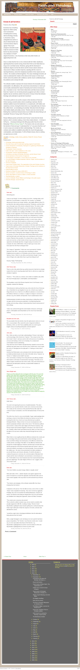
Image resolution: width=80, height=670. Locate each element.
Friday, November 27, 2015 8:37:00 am (20, 463)
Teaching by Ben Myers (42, 14)
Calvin (52, 167)
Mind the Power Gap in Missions (58, 129)
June (34, 627)
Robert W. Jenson (33, 137)
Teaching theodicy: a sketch (13, 176)
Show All (75, 154)
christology (11, 137)
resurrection (54, 287)
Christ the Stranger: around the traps (15, 179)
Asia (52, 161)
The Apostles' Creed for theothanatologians (16, 152)
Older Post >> (42, 556)
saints (52, 288)
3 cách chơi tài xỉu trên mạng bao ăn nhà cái (61, 120)
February (35, 636)
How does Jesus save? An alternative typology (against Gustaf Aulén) (23, 144)
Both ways (53, 87)
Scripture (53, 192)
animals (53, 204)
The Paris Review (55, 59)
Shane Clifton (54, 80)
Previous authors (18, 14)
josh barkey (54, 95)
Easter (52, 172)
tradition (53, 300)
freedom (53, 254)
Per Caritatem (54, 104)
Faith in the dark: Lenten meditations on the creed (18, 150)
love (52, 273)
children (53, 215)
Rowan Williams (55, 191)
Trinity (52, 197)
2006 (33, 657)
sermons (53, 290)
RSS (52, 14)
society (53, 293)
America (53, 159)
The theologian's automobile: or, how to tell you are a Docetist (21, 157)
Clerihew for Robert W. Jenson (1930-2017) (16, 171)
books (52, 214)
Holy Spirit (53, 176)
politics (53, 283)
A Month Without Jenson (12, 169)
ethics (52, 242)
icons (52, 262)
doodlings (53, 235)
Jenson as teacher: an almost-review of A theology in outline (20, 172)
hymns (53, 260)
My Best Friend (54, 111)
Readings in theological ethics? (63, 364)
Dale (8, 192)
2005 (33, 660)
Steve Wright (10, 371)
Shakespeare (54, 194)
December (36, 574)
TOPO (78, 668)
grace (52, 257)
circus (52, 219)
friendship (53, 255)
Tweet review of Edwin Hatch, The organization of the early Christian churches (25, 164)
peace (52, 280)
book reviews (54, 212)
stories (53, 295)
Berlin (52, 166)
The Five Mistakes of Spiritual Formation (60, 39)
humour (53, 258)
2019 (33, 564)
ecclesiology (54, 237)
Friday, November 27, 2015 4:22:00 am (20, 328)
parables (53, 277)
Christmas (53, 169)
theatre (53, 298)
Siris (52, 29)
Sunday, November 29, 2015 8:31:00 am (21, 528)
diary (52, 229)
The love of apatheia (11, 162)
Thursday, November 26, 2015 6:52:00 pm (21, 314)
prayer (52, 285)
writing (52, 303)
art (52, 205)
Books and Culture (56, 128)
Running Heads (55, 119)
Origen (53, 184)
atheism (53, 207)
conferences (54, 220)
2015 (33, 573)
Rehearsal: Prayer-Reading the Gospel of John (61, 56)
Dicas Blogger (18, 668)
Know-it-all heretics (12, 22)
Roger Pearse (54, 43)
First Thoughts (55, 123)
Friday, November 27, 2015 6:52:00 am (20, 394)
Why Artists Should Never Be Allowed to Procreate (62, 96)
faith (52, 247)
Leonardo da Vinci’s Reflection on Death (60, 115)
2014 (33, 641)
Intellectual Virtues (55, 77)
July (34, 625)
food (52, 252)
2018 (33, 566)
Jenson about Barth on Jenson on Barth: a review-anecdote (20, 174)
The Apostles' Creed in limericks (14, 149)
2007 (33, 655)
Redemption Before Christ (57, 125)
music (52, 275)
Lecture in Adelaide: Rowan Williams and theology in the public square (23, 178)
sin (52, 292)
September (36, 621)
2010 (33, 649)
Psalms (53, 187)
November (36, 576)
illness (52, 263)
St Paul (53, 196)
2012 (33, 645)
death (52, 227)
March (35, 634)
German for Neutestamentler (58, 34)
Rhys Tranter (54, 99)
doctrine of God (55, 232)
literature (53, 270)
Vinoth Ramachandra (56, 75)
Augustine (53, 162)
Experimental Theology (57, 38)
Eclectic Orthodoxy (56, 54)
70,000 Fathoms (55, 110)
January (35, 638)
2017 (33, 568)
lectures (53, 267)
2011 (33, 647)
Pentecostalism (55, 186)
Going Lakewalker (55, 92)
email (65, 566)
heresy (21, 137)
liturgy (52, 272)
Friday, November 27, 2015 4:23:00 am (20, 367)
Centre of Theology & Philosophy (60, 143)
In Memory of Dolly (55, 51)
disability (53, 230)
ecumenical (54, 239)
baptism (53, 209)
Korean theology (55, 181)
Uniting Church (55, 201)
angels (53, 202)
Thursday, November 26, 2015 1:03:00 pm (21, 262)
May (34, 630)
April (34, 632)
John (8, 332)
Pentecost (53, 140)
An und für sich (55, 90)
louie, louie (54, 138)
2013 (33, 643)
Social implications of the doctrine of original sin (17, 156)
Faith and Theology (3, 668)
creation (53, 222)
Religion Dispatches (56, 65)
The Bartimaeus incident (39, 616)
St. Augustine (54, 30)
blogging (53, 211)
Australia (53, 164)
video (52, 301)
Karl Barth (53, 179)
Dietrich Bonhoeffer (56, 171)
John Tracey (10, 267)
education (53, 240)
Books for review (30, 14)
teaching (53, 297)
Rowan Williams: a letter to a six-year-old (65, 309)
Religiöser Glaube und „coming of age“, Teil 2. (61, 72)
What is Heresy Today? (17, 124)
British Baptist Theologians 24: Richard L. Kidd (61, 151)
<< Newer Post (7, 556)
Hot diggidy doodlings (38, 598)
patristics (25, 137)
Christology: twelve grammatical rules (15, 142)
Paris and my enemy (38, 600)
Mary (52, 182)
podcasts (53, 282)
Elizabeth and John (11, 318)
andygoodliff (54, 150)
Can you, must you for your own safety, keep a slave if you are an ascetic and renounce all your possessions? (62, 46)
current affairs (54, 225)
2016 (33, 571)
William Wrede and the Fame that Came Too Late (62, 35)
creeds (17, 137)
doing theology (55, 234)
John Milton (54, 177)
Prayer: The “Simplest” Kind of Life (59, 101)
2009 (33, 651)
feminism (53, 248)
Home (25, 556)
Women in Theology (56, 50)
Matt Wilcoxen (7, 14)
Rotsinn (53, 71)
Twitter (53, 199)
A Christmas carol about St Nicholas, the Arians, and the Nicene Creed (23, 154)
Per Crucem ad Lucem (57, 86)
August (35, 623)
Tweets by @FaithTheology (56, 19)
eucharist (53, 244)
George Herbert (55, 174)
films (52, 250)
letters (52, 268)
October (35, 619)
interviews (53, 265)
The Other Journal (56, 114)
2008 (33, 653)
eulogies (53, 245)
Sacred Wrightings (56, 132)
